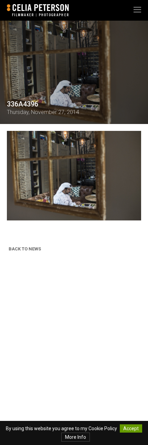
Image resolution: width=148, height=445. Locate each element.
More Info (75, 437)
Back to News (25, 248)
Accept (131, 428)
